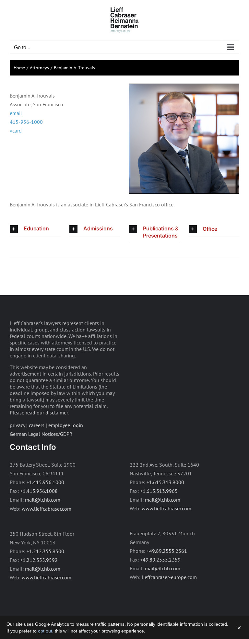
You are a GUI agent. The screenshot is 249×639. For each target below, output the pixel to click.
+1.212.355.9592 (39, 560)
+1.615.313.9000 (165, 482)
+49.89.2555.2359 (160, 559)
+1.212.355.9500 (45, 551)
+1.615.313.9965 (159, 491)
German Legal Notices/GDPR (41, 434)
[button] (35, 229)
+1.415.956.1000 (45, 482)
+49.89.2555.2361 (167, 551)
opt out (45, 630)
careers (36, 425)
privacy (17, 425)
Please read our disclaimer (39, 412)
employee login (65, 425)
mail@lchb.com (42, 499)
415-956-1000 (26, 122)
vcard (16, 130)
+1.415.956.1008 (39, 491)
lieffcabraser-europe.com (169, 577)
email (16, 113)
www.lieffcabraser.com (46, 508)
